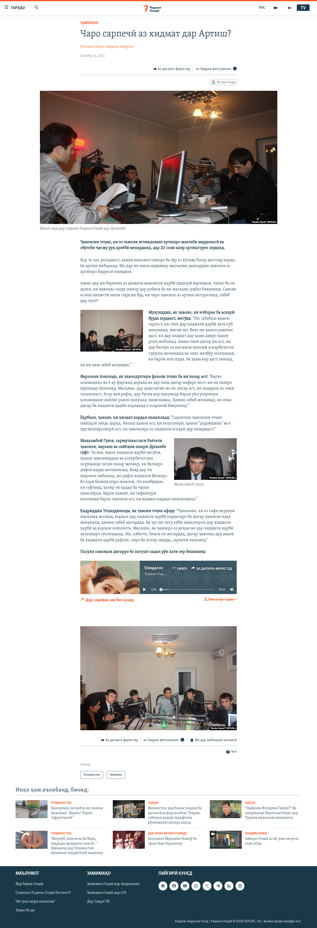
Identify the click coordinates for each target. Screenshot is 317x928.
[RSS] (228, 885)
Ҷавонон (89, 23)
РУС (262, 8)
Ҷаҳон (153, 803)
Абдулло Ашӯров (119, 47)
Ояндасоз (153, 568)
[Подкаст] (240, 885)
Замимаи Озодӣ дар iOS (106, 893)
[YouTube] (276, 7)
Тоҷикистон (61, 803)
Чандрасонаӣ (256, 833)
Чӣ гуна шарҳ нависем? (35, 901)
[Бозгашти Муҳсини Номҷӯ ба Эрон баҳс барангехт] (129, 840)
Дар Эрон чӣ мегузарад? (167, 833)
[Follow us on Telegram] (217, 885)
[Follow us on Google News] (162, 885)
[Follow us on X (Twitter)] (207, 885)
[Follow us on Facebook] (173, 885)
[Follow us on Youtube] (185, 885)
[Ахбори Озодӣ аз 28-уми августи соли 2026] (226, 840)
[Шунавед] (290, 7)
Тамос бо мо (25, 910)
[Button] (171, 69)
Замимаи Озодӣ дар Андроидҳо (113, 884)
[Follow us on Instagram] (195, 885)
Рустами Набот (92, 47)
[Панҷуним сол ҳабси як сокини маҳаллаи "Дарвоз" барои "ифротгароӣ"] (32, 809)
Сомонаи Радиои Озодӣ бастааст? (43, 893)
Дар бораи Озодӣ (29, 884)
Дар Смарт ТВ (98, 901)
